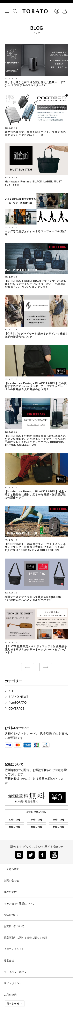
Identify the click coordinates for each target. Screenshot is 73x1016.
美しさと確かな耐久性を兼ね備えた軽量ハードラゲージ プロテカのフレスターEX (35, 84)
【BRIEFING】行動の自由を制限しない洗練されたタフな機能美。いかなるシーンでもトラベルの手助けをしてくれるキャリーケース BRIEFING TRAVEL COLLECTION (35, 440)
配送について (14, 764)
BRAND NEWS (18, 697)
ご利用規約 (10, 994)
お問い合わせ (11, 880)
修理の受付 (10, 891)
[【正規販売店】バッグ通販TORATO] (35, 11)
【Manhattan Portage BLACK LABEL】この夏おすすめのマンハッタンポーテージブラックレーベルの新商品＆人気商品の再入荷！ (36, 386)
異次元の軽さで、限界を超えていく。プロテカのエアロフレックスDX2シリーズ (35, 133)
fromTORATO (17, 702)
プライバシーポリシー (16, 971)
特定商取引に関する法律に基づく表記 (25, 937)
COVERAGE (16, 708)
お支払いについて (17, 728)
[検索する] (15, 11)
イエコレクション (14, 948)
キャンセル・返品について (19, 903)
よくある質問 (11, 869)
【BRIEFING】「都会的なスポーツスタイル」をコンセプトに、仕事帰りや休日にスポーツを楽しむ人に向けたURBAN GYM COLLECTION (35, 547)
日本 (12, 1003)
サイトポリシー (13, 983)
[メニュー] (7, 11)
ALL (11, 691)
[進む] (45, 667)
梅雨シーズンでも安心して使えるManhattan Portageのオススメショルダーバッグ (33, 598)
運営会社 (9, 960)
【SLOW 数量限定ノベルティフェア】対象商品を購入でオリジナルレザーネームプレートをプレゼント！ (36, 649)
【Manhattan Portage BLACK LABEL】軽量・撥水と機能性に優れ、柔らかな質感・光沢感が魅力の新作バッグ (36, 494)
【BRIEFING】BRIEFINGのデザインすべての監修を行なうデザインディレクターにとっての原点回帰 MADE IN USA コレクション (35, 283)
